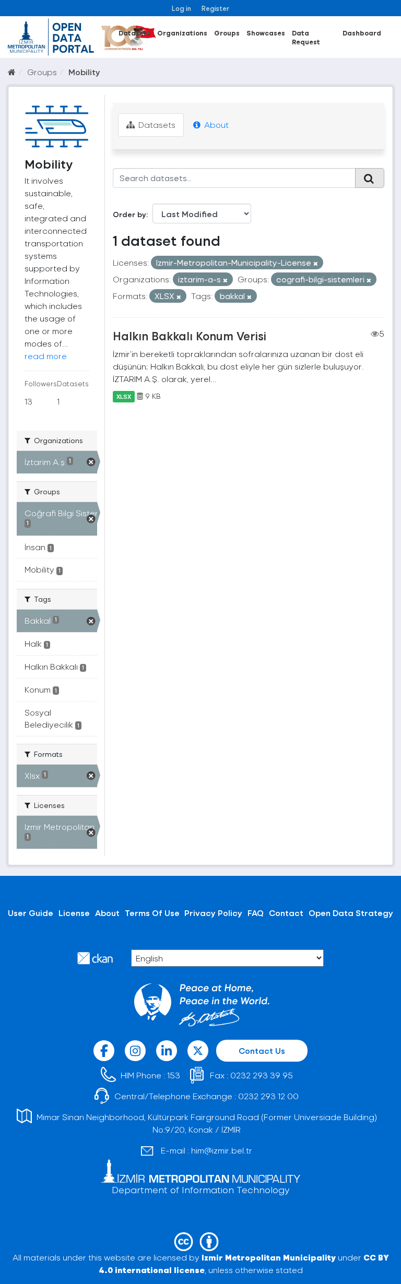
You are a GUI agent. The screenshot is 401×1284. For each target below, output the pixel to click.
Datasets (134, 32)
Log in (181, 8)
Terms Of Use (152, 912)
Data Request (306, 37)
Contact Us (262, 1050)
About (215, 124)
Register (215, 8)
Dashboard (362, 32)
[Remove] (315, 263)
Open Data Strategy (351, 912)
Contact (286, 912)
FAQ (255, 912)
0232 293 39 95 (261, 1074)
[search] (369, 178)
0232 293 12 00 (268, 1095)
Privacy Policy (213, 912)
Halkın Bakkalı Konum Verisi (189, 335)
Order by (129, 214)
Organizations (182, 32)
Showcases (265, 32)
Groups (227, 32)
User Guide (30, 912)
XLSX (123, 396)
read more (46, 355)
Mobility (84, 71)
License (74, 912)
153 (173, 1074)
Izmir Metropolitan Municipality (269, 1257)
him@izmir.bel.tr (221, 1150)
